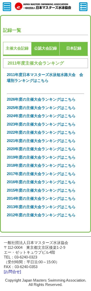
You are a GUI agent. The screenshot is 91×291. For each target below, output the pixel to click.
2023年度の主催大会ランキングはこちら (41, 124)
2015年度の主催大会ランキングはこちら (41, 190)
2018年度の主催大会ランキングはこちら (41, 165)
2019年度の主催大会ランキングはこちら (41, 157)
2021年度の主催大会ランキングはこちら (41, 141)
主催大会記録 (17, 48)
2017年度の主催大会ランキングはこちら (41, 174)
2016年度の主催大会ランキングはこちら (41, 182)
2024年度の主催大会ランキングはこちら (41, 116)
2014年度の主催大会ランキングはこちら (41, 198)
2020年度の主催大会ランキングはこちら (41, 149)
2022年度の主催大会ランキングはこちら (41, 132)
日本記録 (73, 48)
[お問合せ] (12, 271)
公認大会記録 (45, 48)
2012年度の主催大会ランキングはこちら (41, 215)
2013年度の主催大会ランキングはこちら (41, 207)
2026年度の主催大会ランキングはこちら (41, 99)
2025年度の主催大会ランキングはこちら (41, 107)
